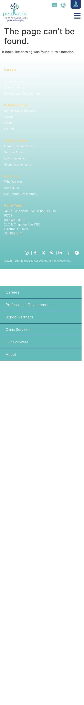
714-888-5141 (13, 233)
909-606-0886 (14, 220)
